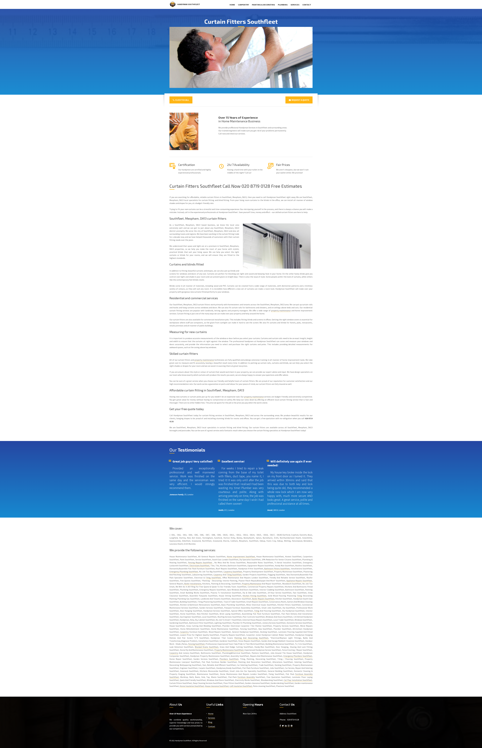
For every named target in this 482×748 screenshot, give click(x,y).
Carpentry (243, 4)
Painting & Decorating (263, 4)
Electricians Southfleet (200, 565)
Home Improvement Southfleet (241, 556)
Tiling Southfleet (234, 574)
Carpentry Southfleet (233, 571)
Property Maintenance (251, 583)
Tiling (299, 595)
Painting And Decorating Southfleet (251, 638)
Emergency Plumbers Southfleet (297, 656)
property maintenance (281, 310)
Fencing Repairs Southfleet (200, 562)
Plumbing (283, 4)
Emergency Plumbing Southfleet (183, 571)
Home (232, 4)
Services (295, 4)
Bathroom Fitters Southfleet (277, 568)
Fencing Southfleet (196, 644)
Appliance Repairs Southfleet (299, 580)
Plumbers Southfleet (229, 659)
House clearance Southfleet (217, 686)
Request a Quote (300, 100)
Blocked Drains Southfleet (206, 647)
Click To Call (181, 100)
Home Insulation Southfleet (192, 686)
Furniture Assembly (246, 677)
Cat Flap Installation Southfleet (298, 680)
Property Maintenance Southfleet (229, 650)
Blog (210, 722)
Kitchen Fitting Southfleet (254, 595)
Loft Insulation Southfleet (241, 686)
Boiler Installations (192, 583)
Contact (306, 4)
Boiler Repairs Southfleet (263, 598)
